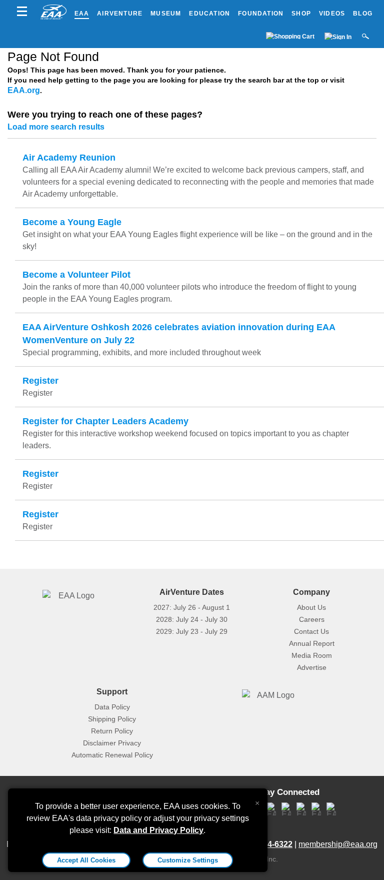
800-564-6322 (267, 844)
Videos (332, 13)
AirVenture (119, 13)
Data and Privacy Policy (159, 830)
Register (40, 381)
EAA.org (24, 90)
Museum (165, 13)
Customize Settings (188, 860)
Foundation (261, 13)
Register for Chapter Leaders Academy (105, 421)
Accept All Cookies (86, 860)
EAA (82, 13)
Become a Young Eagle (72, 222)
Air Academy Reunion (69, 158)
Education (209, 13)
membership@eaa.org (338, 844)
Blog (362, 13)
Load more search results (56, 127)
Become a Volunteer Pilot (76, 275)
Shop (301, 13)
